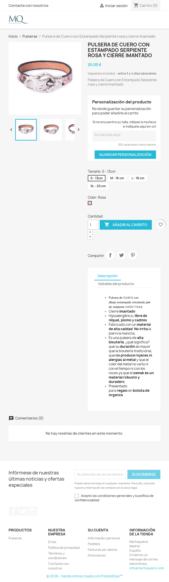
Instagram (32, 511)
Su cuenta (98, 530)
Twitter (23, 511)
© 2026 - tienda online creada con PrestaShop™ (84, 576)
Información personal (104, 538)
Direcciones (97, 555)
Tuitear (121, 255)
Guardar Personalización (125, 154)
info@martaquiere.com (146, 568)
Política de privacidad (64, 547)
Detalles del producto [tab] (116, 284)
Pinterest (132, 255)
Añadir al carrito (125, 224)
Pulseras (15, 538)
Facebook (13, 511)
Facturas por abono (102, 549)
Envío (52, 542)
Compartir (110, 255)
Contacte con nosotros (28, 5)
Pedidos (94, 544)
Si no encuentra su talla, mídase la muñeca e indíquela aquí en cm (124, 124)
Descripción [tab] (108, 276)
